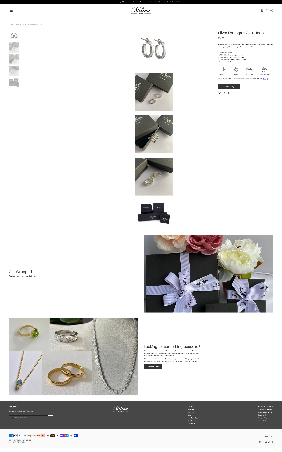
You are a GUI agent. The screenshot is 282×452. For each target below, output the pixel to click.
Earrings (18, 24)
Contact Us (191, 424)
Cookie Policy (262, 421)
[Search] (267, 10)
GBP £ (266, 436)
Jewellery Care (193, 418)
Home (11, 24)
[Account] (262, 10)
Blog (189, 415)
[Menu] (11, 10)
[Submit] (50, 417)
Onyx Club (191, 412)
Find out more (153, 367)
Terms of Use (262, 415)
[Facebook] (224, 93)
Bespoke (191, 409)
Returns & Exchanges (265, 406)
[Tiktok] (269, 442)
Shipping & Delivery (265, 409)
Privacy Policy (263, 418)
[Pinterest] (229, 93)
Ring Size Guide (193, 421)
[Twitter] (220, 93)
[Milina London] (141, 10)
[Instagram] (260, 442)
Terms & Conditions (265, 412)
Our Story (191, 406)
